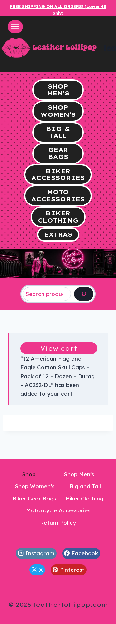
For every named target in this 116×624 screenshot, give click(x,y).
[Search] (83, 294)
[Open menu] (15, 26)
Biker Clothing (84, 498)
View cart (59, 348)
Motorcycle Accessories (58, 510)
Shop (28, 474)
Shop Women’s (34, 486)
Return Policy (58, 522)
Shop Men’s (79, 474)
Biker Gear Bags (34, 498)
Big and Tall (85, 486)
